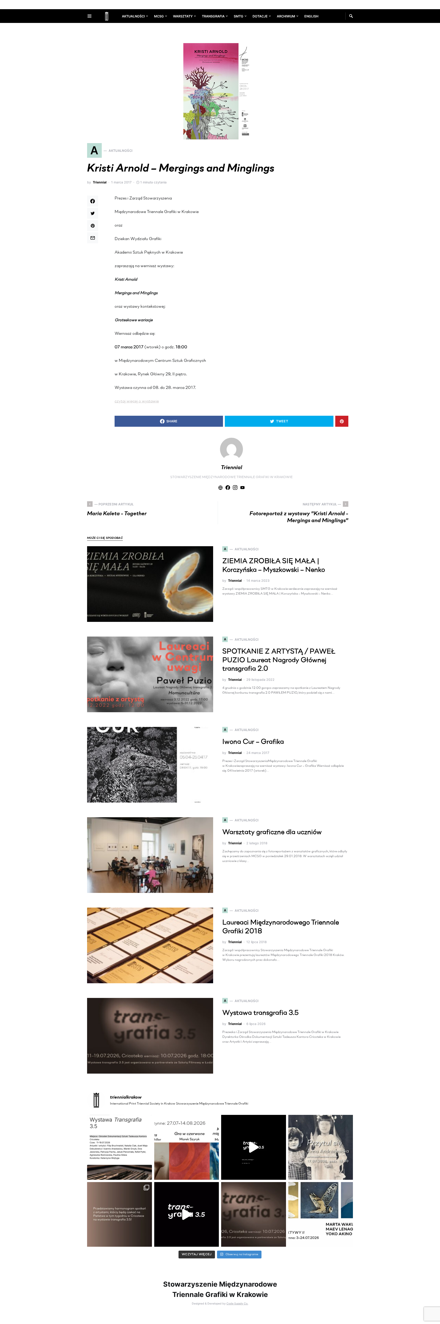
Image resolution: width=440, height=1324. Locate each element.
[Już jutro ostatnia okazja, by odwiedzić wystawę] (253, 1147)
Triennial (100, 182)
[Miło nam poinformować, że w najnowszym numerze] (119, 1147)
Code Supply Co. (237, 1303)
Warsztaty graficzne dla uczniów (272, 832)
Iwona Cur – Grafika (253, 742)
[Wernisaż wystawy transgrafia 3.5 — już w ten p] (186, 1214)
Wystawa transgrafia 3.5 (260, 1013)
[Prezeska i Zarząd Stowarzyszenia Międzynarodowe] (186, 1147)
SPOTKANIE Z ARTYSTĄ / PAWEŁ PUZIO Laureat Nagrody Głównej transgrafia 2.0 (278, 660)
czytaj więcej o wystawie (137, 401)
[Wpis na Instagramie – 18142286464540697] (119, 1214)
